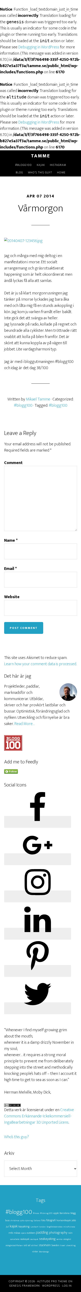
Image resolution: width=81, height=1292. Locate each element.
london (42, 1227)
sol (29, 1245)
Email (10, 569)
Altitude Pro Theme (52, 1281)
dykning (29, 1220)
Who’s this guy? (16, 1136)
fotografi (51, 1220)
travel (62, 1245)
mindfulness (69, 1227)
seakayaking (47, 1239)
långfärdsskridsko (55, 1227)
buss (7, 1220)
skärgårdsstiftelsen (14, 1245)
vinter (35, 1252)
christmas (14, 1220)
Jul (7, 1226)
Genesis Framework (24, 1285)
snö (25, 1245)
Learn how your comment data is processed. (40, 663)
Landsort (34, 1227)
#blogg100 (23, 405)
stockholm (45, 1245)
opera (23, 1233)
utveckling (71, 1245)
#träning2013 (46, 1213)
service (59, 1239)
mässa (17, 1233)
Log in (67, 1285)
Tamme (40, 156)
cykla (22, 1220)
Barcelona (65, 1213)
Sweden (55, 1245)
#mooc (36, 1213)
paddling (42, 1233)
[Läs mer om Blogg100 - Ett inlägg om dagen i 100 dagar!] (13, 749)
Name (11, 540)
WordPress (51, 1285)
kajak (14, 1226)
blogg (73, 1213)
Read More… (24, 723)
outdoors (31, 1233)
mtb (11, 1233)
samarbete (15, 1239)
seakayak (24, 1239)
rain (70, 1233)
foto (43, 1220)
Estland (37, 1220)
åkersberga (44, 1252)
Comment (13, 463)
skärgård (67, 1239)
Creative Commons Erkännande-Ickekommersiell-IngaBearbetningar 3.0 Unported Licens (39, 1116)
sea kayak (34, 1239)
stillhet (34, 1245)
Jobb (74, 1220)
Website (12, 597)
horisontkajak (63, 1220)
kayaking (24, 1226)
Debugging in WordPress (38, 47)
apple (56, 1213)
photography (58, 1233)
